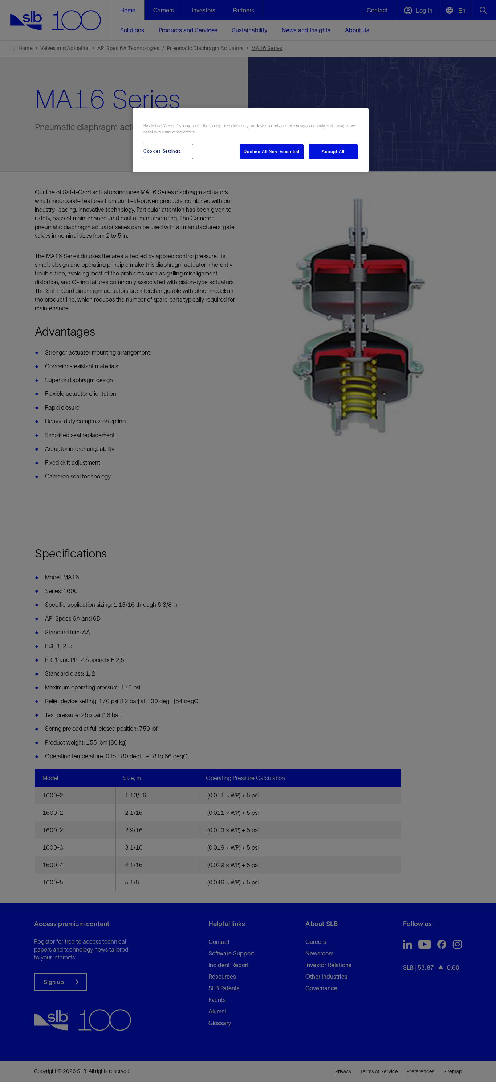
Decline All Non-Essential (271, 151)
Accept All (333, 151)
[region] (251, 140)
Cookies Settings (161, 151)
